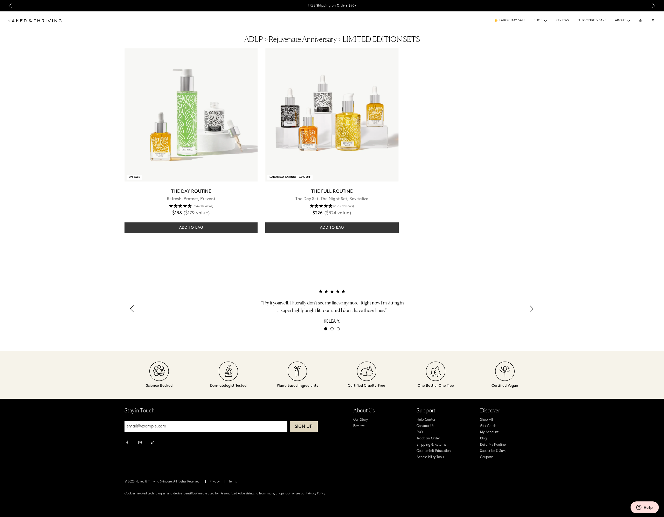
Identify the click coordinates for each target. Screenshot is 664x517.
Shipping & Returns (431, 444)
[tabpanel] (332, 306)
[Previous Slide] (10, 6)
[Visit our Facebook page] (127, 443)
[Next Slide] (653, 6)
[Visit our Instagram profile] (140, 443)
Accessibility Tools (430, 457)
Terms (233, 481)
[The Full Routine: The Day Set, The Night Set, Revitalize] (331, 114)
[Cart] (653, 20)
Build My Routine (493, 444)
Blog (483, 438)
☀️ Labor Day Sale (509, 20)
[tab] (325, 328)
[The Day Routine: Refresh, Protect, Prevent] (191, 114)
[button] (545, 20)
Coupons (487, 457)
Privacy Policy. (316, 493)
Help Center (426, 419)
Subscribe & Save (592, 20)
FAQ (420, 432)
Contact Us (425, 426)
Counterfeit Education (434, 451)
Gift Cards (488, 426)
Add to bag (191, 228)
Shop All (486, 419)
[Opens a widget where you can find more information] (644, 507)
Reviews (562, 20)
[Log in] (640, 20)
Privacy (215, 481)
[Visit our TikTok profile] (152, 442)
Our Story (360, 419)
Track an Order (428, 438)
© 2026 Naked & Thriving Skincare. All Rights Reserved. (162, 481)
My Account (489, 432)
